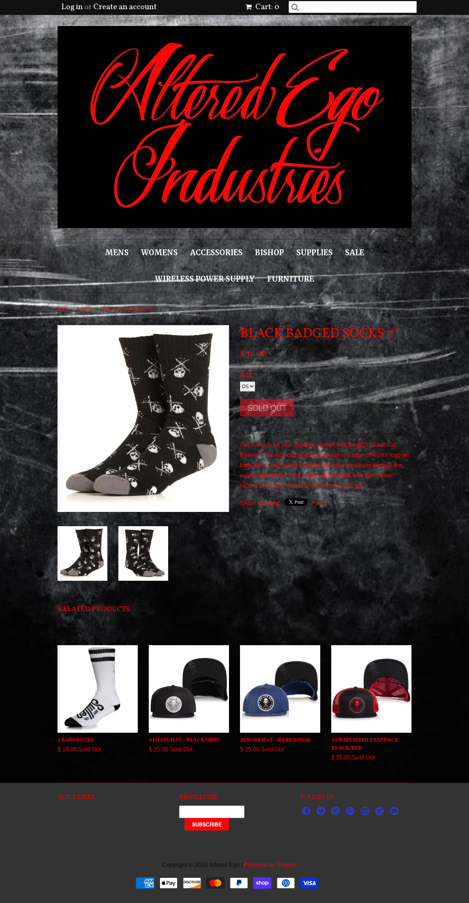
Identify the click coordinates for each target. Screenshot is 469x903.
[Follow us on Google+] (351, 813)
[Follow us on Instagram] (366, 813)
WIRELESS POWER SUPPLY (205, 278)
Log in (72, 7)
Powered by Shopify (270, 865)
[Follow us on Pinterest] (336, 813)
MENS (117, 252)
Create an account (125, 7)
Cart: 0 (266, 7)
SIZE (246, 375)
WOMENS (159, 252)
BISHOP (269, 252)
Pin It (318, 503)
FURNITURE (290, 278)
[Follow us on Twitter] (322, 813)
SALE (354, 252)
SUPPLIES (314, 252)
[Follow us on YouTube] (395, 813)
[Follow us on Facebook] (307, 813)
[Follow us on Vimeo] (380, 813)
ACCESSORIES (216, 252)
